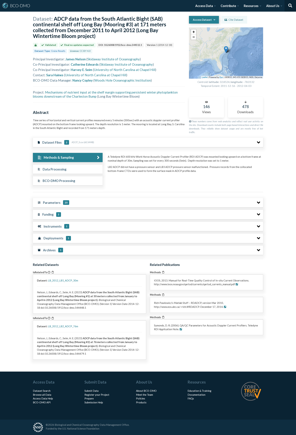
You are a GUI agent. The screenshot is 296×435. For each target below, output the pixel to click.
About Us (272, 6)
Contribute (228, 6)
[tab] (68, 157)
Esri (221, 77)
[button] (226, 49)
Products (141, 402)
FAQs (191, 398)
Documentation (196, 394)
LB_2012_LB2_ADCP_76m (63, 326)
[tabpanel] (184, 165)
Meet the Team (144, 394)
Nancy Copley (82, 80)
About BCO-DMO (146, 390)
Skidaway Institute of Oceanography (113, 59)
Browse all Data (42, 394)
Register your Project (96, 394)
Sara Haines (54, 75)
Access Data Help (43, 398)
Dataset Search (42, 390)
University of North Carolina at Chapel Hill (124, 70)
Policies (140, 398)
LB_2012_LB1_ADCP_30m (63, 280)
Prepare (89, 398)
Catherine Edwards (85, 64)
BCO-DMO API (42, 402)
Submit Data (91, 390)
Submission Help (93, 402)
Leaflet (204, 77)
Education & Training (199, 390)
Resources (251, 6)
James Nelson (75, 59)
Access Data (204, 6)
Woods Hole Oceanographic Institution (122, 80)
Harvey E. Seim (81, 70)
